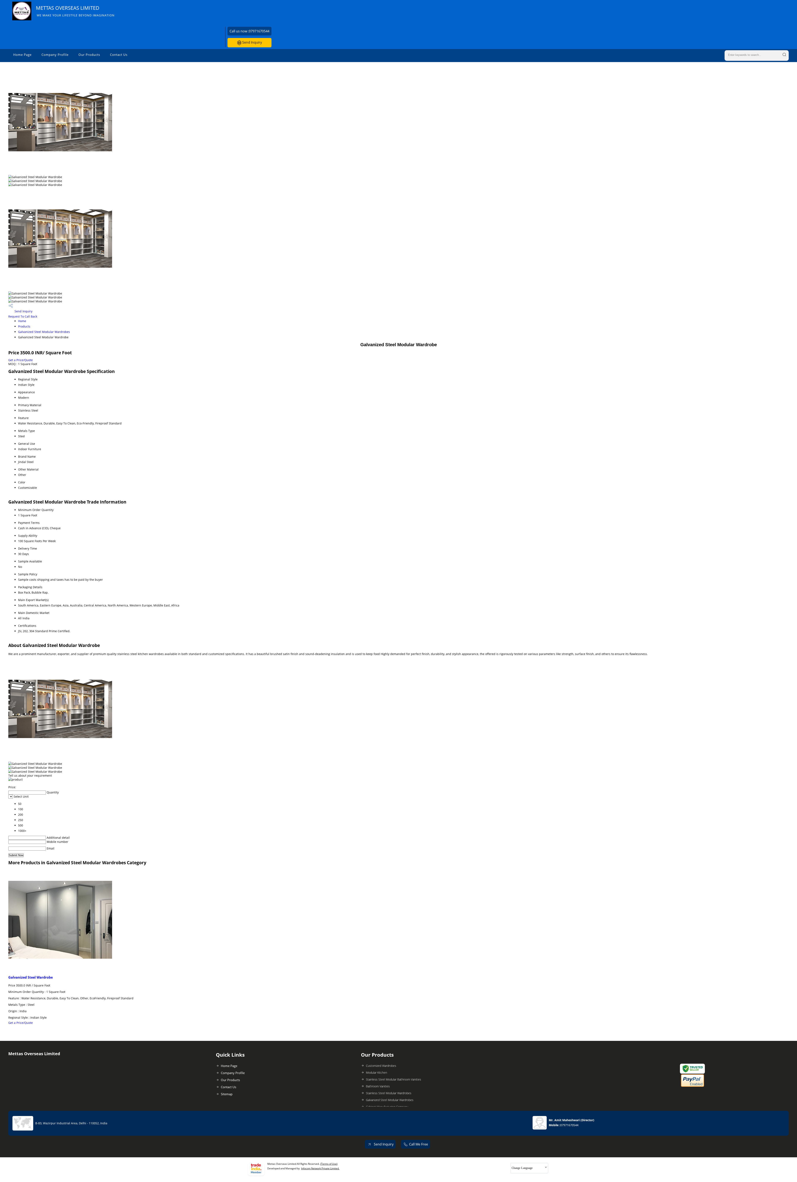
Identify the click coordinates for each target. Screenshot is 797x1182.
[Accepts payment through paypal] (692, 1085)
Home (22, 321)
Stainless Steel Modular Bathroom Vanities (393, 1079)
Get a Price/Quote (20, 360)
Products (24, 326)
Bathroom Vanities (378, 1086)
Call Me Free (418, 1144)
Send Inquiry (251, 42)
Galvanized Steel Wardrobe (30, 977)
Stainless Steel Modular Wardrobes (388, 1093)
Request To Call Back (22, 316)
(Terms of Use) (328, 1164)
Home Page (22, 55)
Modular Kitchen (376, 1072)
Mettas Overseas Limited (75, 11)
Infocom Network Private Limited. (320, 1168)
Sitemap (226, 1094)
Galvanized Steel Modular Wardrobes (44, 332)
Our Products (89, 55)
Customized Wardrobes (381, 1066)
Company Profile (55, 55)
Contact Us (118, 55)
